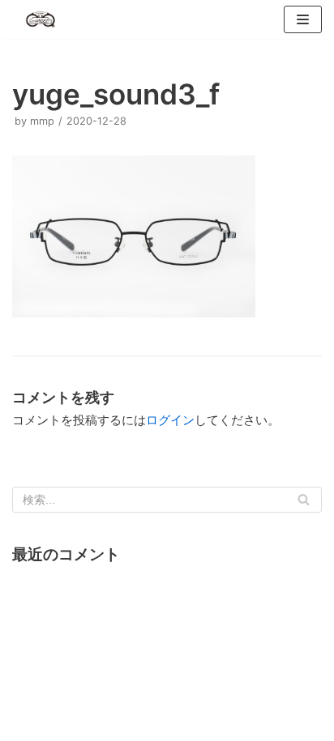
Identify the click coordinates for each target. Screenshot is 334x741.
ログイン (170, 420)
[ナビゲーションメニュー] (303, 19)
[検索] (303, 500)
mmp (42, 121)
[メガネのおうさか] (40, 19)
